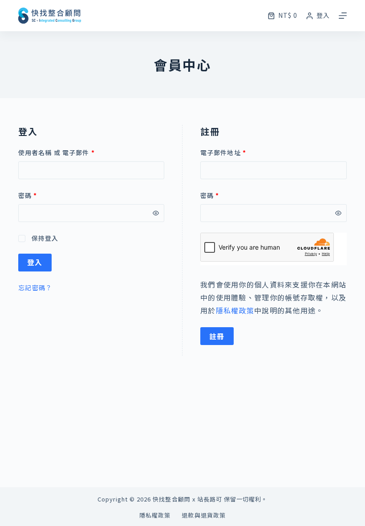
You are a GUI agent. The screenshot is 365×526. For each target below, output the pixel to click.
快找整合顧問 (171, 499)
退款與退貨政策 (203, 515)
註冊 (217, 336)
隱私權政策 (235, 310)
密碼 (27, 195)
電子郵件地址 (223, 152)
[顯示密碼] (156, 213)
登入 (35, 262)
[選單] (343, 16)
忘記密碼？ (35, 287)
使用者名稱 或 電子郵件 (56, 152)
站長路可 (209, 499)
